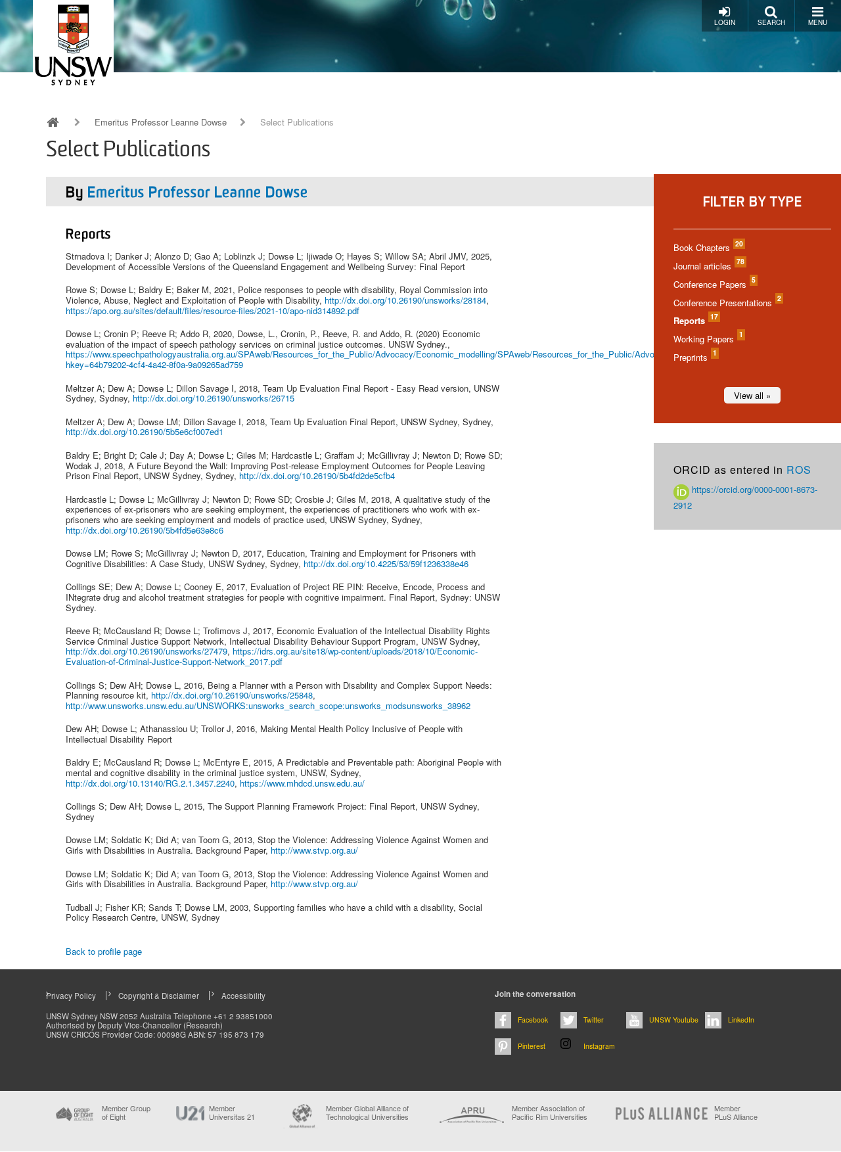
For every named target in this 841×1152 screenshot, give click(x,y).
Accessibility (243, 995)
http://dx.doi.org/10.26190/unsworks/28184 (405, 300)
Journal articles (708, 266)
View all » (752, 395)
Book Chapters (707, 247)
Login (724, 22)
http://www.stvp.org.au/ (314, 850)
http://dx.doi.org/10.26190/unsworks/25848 (232, 695)
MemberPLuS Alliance (736, 1112)
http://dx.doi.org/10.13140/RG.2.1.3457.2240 (150, 783)
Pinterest (531, 1046)
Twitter (593, 1020)
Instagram (599, 1046)
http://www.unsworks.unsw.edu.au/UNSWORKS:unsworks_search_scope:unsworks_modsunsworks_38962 (268, 705)
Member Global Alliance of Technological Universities (367, 1113)
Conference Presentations (726, 302)
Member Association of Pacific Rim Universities (549, 1113)
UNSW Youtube (673, 1020)
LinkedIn (741, 1020)
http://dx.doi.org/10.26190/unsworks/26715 (213, 398)
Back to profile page (104, 951)
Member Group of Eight (126, 1112)
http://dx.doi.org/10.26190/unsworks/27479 (146, 651)
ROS (798, 469)
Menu (817, 22)
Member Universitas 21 (232, 1112)
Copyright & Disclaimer (158, 995)
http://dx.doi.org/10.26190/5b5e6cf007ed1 (144, 431)
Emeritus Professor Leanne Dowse (161, 122)
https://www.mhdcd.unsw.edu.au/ (302, 783)
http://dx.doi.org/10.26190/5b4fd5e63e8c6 (144, 530)
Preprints (694, 357)
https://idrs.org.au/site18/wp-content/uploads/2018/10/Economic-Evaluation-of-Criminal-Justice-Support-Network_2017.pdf (272, 656)
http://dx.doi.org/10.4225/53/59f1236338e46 (386, 563)
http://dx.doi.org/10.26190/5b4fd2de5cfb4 (317, 475)
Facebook (533, 1020)
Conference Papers (713, 284)
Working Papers (707, 339)
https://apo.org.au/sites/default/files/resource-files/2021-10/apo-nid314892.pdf (212, 310)
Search (771, 22)
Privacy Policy (71, 995)
